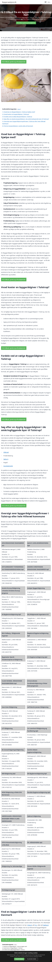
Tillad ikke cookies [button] (31, 959)
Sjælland (45, 925)
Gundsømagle (8, 466)
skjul (19, 109)
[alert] (26, 956)
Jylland (29, 925)
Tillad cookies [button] (19, 959)
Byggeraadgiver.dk (9, 2)
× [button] (50, 952)
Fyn (36, 925)
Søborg (5, 459)
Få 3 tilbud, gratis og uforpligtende (26, 23)
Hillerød (6, 452)
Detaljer (40, 956)
